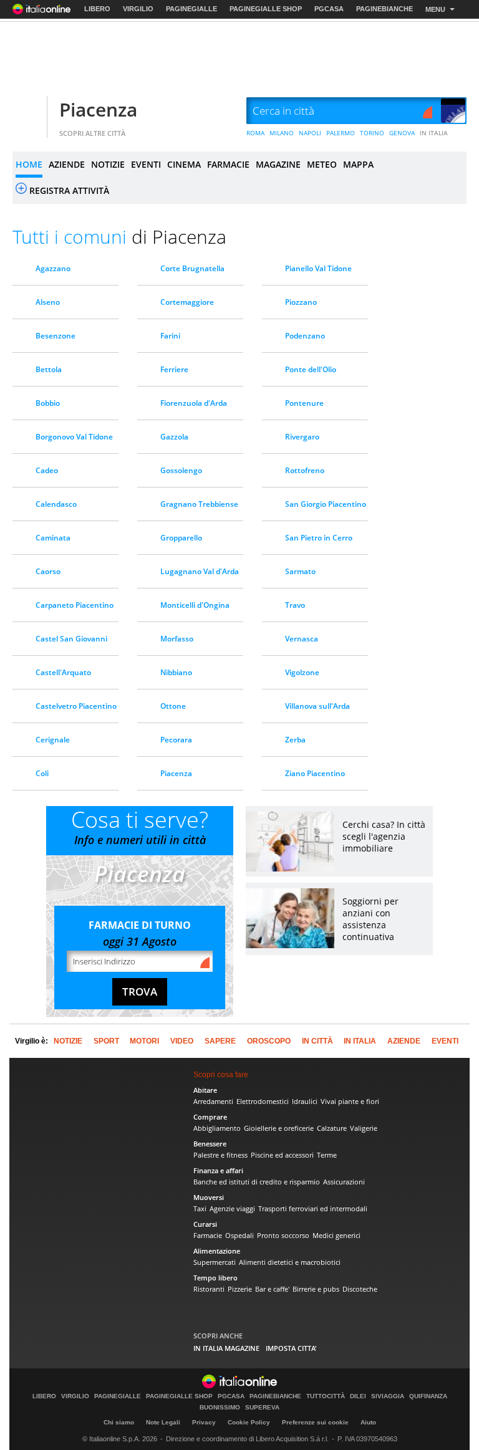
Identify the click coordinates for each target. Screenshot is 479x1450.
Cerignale (53, 739)
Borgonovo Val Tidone (74, 436)
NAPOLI (310, 132)
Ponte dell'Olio (310, 369)
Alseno (48, 302)
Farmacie (207, 1235)
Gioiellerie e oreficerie (279, 1128)
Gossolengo (181, 470)
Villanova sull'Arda (317, 706)
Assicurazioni (344, 1181)
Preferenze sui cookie (315, 1422)
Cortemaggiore (187, 302)
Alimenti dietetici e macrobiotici (290, 1262)
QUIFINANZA (428, 1396)
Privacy (204, 1422)
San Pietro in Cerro (318, 537)
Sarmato (300, 571)
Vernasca (301, 638)
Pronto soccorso (283, 1235)
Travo (295, 605)
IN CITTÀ (317, 1041)
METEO (322, 164)
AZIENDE (67, 164)
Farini (170, 335)
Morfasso (176, 638)
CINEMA (184, 164)
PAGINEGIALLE (191, 8)
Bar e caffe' (272, 1289)
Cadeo (47, 470)
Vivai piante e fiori (350, 1101)
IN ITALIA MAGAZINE (226, 1348)
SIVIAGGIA (387, 1396)
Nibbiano (176, 672)
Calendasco (56, 504)
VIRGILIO (138, 8)
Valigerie (363, 1128)
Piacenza (98, 109)
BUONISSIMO (220, 1407)
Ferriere (174, 369)
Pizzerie (240, 1289)
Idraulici (304, 1101)
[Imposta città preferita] (28, 111)
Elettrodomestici (262, 1101)
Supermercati (214, 1262)
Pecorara (176, 739)
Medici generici (336, 1235)
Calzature (332, 1128)
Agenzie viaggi (232, 1208)
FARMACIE (228, 164)
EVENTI (146, 164)
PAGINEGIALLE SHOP (266, 8)
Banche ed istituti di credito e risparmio (256, 1181)
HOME (29, 164)
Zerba (295, 739)
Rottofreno (304, 470)
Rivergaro (302, 436)
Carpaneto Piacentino (75, 605)
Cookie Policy (249, 1422)
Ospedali (239, 1235)
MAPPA (358, 164)
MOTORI (144, 1041)
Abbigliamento (217, 1128)
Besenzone (55, 335)
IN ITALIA (434, 132)
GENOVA (402, 132)
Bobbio (48, 403)
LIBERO (97, 8)
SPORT (106, 1041)
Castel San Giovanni (71, 638)
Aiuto (368, 1422)
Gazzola (174, 436)
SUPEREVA (262, 1407)
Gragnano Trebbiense (199, 504)
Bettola (49, 369)
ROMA (255, 132)
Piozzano (301, 302)
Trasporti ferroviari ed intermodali (312, 1208)
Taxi (199, 1208)
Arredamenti (213, 1101)
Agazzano (53, 268)
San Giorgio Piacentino (325, 504)
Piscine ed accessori (282, 1155)
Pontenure (304, 403)
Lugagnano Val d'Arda (199, 571)
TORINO (372, 132)
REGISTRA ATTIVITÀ (69, 190)
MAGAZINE (278, 164)
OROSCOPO (269, 1041)
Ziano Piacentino (315, 773)
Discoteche (359, 1289)
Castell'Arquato (63, 672)
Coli (42, 773)
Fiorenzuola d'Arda (193, 403)
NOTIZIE (108, 164)
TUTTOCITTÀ (325, 1396)
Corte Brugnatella (192, 268)
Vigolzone (302, 672)
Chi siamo (119, 1422)
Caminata (53, 537)
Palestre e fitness (220, 1155)
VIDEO (181, 1041)
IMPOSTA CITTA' (291, 1348)
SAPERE (220, 1041)
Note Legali (163, 1422)
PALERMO (340, 132)
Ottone (173, 706)
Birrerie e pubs (316, 1289)
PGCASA (329, 8)
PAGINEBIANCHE (384, 8)
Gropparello (181, 537)
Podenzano (305, 335)
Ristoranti (209, 1289)
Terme (327, 1155)
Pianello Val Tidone (318, 268)
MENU (435, 9)
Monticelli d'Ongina (195, 605)
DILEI (358, 1396)
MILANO (281, 132)
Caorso (48, 571)
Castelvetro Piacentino (76, 706)
